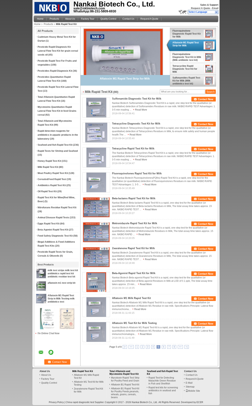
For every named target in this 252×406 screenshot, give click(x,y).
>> (180, 347)
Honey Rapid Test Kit (49, 161)
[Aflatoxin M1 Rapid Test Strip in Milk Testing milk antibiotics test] (41, 302)
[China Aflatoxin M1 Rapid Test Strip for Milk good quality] (123, 48)
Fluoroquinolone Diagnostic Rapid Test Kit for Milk (186, 33)
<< (131, 347)
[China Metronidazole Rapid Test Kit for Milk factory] (96, 232)
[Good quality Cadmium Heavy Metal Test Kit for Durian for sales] (47, 328)
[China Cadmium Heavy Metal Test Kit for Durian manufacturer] (52, 7)
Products (54, 18)
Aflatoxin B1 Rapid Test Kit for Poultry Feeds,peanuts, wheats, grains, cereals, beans (125, 393)
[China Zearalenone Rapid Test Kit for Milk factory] (96, 257)
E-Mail (189, 382)
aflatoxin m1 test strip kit (61, 283)
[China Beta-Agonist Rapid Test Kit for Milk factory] (96, 282)
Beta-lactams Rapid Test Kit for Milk (133, 198)
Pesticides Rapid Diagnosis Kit (55, 70)
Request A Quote (200, 8)
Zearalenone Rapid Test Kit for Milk (133, 248)
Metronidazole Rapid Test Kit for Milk (134, 223)
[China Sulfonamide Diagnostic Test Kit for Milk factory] (96, 108)
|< (125, 347)
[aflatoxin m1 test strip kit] (41, 290)
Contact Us (128, 18)
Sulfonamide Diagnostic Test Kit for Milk (136, 98)
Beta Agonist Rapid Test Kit (53, 229)
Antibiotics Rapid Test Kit (52, 185)
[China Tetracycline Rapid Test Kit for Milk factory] (96, 157)
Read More (141, 109)
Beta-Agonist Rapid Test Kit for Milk (133, 273)
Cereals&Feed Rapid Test (52, 179)
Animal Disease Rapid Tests (53, 217)
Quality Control (108, 18)
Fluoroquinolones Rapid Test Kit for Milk (137, 173)
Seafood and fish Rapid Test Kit (55, 145)
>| (187, 347)
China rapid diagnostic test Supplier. (85, 402)
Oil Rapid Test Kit (47, 191)
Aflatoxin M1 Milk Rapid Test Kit (131, 298)
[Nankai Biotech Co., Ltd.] (216, 12)
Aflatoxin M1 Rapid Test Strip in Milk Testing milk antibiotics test (61, 298)
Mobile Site (194, 391)
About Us (70, 18)
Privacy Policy (56, 402)
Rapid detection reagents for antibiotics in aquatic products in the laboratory (58, 135)
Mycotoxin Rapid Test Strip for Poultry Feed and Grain (125, 379)
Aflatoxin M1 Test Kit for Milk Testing (134, 323)
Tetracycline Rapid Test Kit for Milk (133, 148)
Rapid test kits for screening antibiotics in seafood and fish (163, 390)
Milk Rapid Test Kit (48, 167)
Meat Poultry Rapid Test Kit (53, 173)
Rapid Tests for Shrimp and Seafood (58, 151)
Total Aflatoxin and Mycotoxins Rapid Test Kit (124, 372)
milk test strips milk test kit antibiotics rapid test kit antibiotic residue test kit (63, 273)
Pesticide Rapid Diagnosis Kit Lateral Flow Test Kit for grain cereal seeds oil (58, 51)
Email (215, 8)
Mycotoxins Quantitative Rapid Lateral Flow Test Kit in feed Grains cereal (57, 111)
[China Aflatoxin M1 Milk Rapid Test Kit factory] (96, 307)
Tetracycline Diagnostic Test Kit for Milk (136, 123)
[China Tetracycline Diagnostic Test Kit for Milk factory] (96, 133)
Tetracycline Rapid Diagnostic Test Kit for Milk (184, 69)
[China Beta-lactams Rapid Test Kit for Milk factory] (96, 207)
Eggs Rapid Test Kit (48, 223)
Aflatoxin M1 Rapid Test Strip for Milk (185, 44)
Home (40, 18)
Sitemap (190, 386)
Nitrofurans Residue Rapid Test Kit (57, 207)
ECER (199, 402)
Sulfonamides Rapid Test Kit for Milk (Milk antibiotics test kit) (186, 80)
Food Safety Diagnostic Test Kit (55, 235)
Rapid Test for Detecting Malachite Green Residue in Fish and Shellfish (162, 380)
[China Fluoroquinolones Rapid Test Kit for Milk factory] (96, 182)
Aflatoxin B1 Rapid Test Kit (125, 384)
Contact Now (205, 99)
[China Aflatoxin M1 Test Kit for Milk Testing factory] (96, 332)
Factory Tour (87, 18)
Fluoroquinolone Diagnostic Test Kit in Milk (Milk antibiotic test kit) (186, 57)
